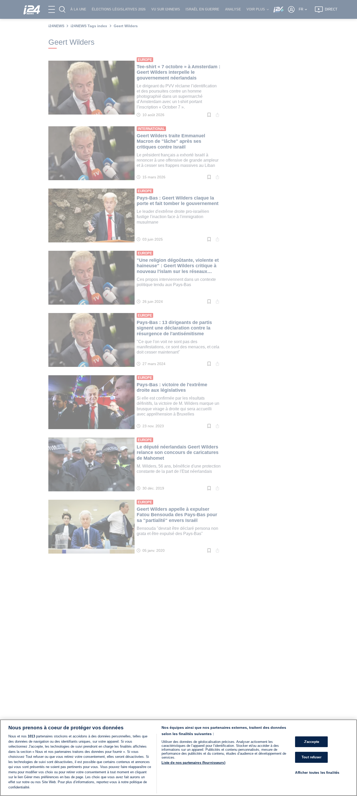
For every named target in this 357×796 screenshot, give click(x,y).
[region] (178, 757)
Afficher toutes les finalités (317, 773)
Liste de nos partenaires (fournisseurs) (193, 763)
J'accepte (311, 742)
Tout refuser (311, 757)
